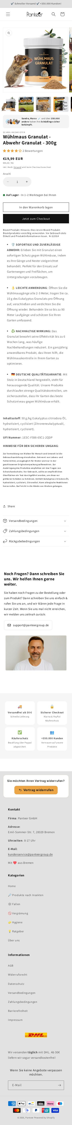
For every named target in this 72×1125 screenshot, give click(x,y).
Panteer (29, 1117)
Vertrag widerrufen (38, 790)
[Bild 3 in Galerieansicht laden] (43, 104)
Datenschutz (16, 984)
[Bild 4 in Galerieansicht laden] (61, 104)
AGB (10, 965)
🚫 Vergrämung (18, 913)
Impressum (15, 1020)
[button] (8, 14)
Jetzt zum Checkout (36, 219)
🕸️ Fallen (14, 904)
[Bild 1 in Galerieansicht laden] (8, 104)
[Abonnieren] (59, 1085)
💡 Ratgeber (16, 931)
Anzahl (7, 173)
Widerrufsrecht (17, 974)
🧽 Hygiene (15, 922)
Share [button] (11, 506)
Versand (17, 167)
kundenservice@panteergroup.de (30, 854)
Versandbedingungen (22, 993)
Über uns (14, 940)
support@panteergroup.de (31, 625)
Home (12, 886)
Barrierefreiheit (18, 1011)
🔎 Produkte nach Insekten (25, 895)
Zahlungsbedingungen (22, 1002)
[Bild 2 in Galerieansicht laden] (26, 104)
